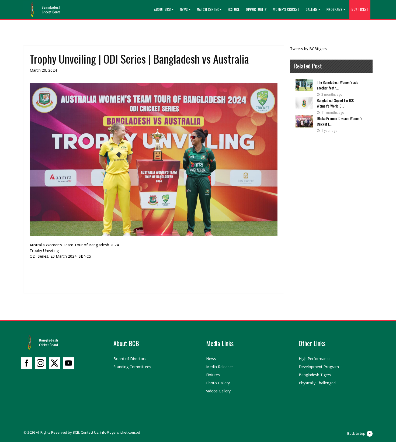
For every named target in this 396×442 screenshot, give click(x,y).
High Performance (315, 358)
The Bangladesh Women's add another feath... (338, 85)
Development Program (319, 366)
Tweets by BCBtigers (308, 48)
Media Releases (220, 366)
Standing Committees (132, 366)
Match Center (208, 9)
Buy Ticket (360, 9)
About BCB (162, 9)
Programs (334, 9)
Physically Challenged (317, 382)
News (184, 9)
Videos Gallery (218, 390)
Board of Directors (129, 358)
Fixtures (213, 374)
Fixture (234, 9)
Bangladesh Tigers (315, 374)
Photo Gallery (218, 382)
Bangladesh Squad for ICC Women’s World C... (335, 103)
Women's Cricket (286, 9)
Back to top (356, 433)
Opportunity (256, 9)
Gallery (312, 9)
